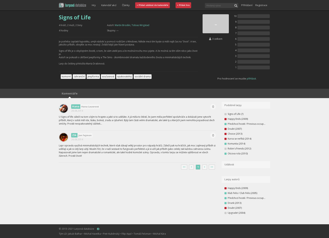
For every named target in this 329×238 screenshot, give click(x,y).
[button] (72, 5)
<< (184, 167)
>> (212, 167)
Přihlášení (246, 5)
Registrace (261, 5)
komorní (66, 76)
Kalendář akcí (108, 5)
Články (125, 5)
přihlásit (251, 78)
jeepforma (93, 76)
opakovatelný (124, 76)
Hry (94, 5)
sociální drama (143, 76)
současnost (108, 76)
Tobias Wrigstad (140, 25)
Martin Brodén (122, 25)
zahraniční (79, 76)
